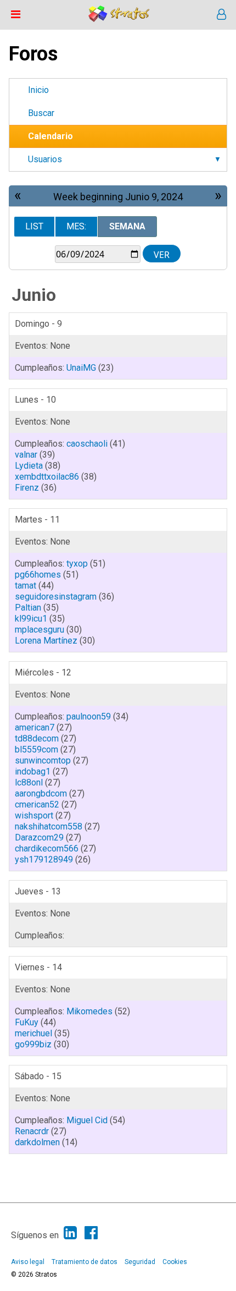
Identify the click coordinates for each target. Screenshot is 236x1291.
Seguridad (140, 1262)
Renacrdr (32, 1131)
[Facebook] (91, 1233)
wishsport (34, 815)
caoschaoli (87, 443)
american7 (34, 727)
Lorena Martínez (46, 640)
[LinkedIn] (70, 1233)
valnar (26, 454)
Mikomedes (89, 1011)
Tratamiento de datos (84, 1262)
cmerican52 (37, 804)
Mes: (76, 226)
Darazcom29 (39, 837)
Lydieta (29, 465)
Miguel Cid (87, 1120)
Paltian (28, 607)
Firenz (27, 487)
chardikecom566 (46, 848)
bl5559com (36, 749)
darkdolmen (37, 1142)
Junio (34, 294)
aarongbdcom (41, 793)
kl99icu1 (31, 618)
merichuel (33, 1033)
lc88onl (29, 782)
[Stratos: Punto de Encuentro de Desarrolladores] (119, 19)
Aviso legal (27, 1262)
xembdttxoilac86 (47, 476)
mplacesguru (39, 629)
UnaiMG (81, 367)
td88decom (37, 738)
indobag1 (32, 771)
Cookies (174, 1262)
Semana (127, 226)
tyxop (77, 563)
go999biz (33, 1044)
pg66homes (38, 574)
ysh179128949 (44, 859)
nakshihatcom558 (48, 826)
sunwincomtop (43, 760)
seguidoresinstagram (56, 596)
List (34, 226)
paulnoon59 (88, 716)
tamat (25, 585)
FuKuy (26, 1022)
